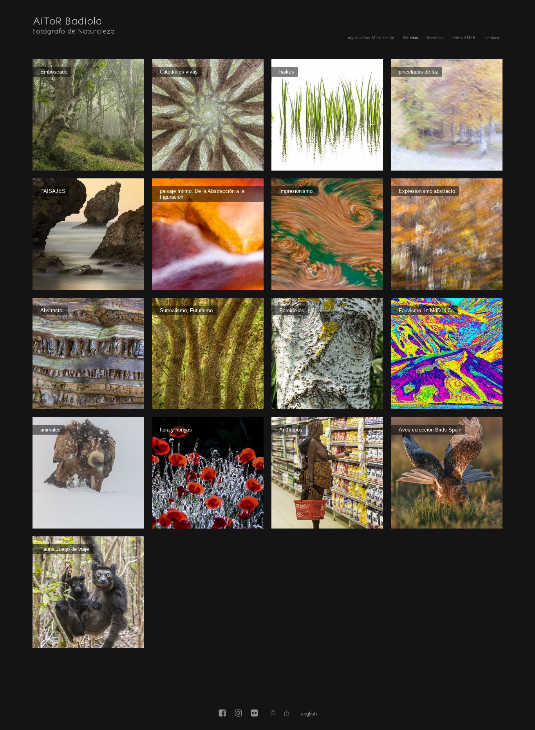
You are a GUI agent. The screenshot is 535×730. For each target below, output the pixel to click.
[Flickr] (254, 713)
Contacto (492, 37)
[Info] (273, 713)
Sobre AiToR (463, 37)
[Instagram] (238, 713)
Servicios (435, 37)
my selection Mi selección (371, 37)
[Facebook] (222, 713)
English (309, 714)
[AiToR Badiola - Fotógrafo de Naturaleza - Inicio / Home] (81, 24)
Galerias (410, 37)
